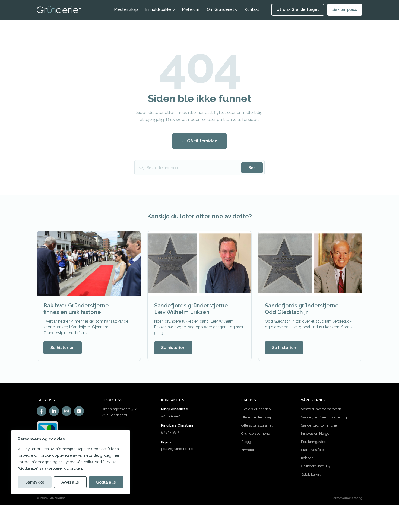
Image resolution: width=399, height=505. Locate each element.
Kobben (307, 458)
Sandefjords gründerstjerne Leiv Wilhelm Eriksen (191, 308)
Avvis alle (70, 482)
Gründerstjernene (255, 433)
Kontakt (252, 9)
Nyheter (247, 450)
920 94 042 (170, 416)
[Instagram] (66, 411)
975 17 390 (170, 432)
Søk (252, 167)
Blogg (246, 442)
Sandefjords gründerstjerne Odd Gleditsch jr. (302, 308)
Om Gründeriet (220, 9)
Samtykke (34, 482)
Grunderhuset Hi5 (315, 466)
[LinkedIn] (54, 411)
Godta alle (106, 482)
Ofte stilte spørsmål (257, 425)
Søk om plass (344, 9)
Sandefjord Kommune (319, 425)
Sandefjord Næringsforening (324, 417)
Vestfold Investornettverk (321, 409)
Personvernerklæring (346, 498)
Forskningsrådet (314, 442)
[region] (70, 462)
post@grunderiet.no (177, 449)
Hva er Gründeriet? (256, 409)
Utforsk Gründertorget (298, 9)
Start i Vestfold (312, 450)
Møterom (190, 9)
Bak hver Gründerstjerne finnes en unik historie (76, 308)
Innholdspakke (158, 9)
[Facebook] (41, 411)
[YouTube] (79, 411)
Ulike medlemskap (256, 417)
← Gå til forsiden (199, 141)
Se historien (62, 347)
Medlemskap (126, 9)
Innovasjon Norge (315, 433)
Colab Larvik (311, 474)
